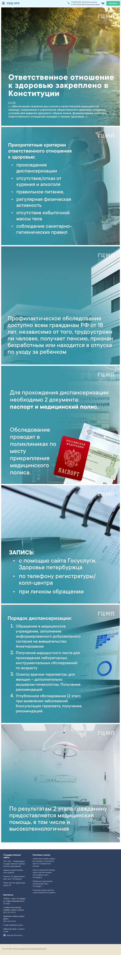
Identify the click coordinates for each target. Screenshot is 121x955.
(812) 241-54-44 (9, 921)
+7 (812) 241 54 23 (79, 2)
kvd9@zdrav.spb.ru (16, 925)
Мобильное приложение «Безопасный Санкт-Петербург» (42, 883)
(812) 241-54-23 (9, 912)
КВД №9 (13, 3)
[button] (3, 3)
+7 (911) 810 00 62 (79, 4)
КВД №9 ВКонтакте (14, 935)
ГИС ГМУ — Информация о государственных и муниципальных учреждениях (14, 863)
